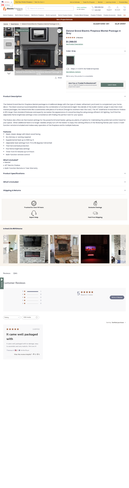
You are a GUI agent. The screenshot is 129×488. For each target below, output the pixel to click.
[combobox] (50, 8)
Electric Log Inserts (51, 15)
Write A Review (117, 297)
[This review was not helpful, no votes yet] (37, 354)
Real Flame (15, 24)
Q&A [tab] (15, 273)
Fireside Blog (123, 2)
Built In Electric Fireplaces (22, 15)
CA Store (7, 5)
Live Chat (97, 10)
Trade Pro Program (89, 2)
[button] (96, 51)
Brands (119, 15)
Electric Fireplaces (8, 15)
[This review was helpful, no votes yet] (33, 354)
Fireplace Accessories (110, 15)
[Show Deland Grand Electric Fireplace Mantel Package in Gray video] (9, 44)
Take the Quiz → (29, 2)
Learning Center (111, 2)
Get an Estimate (75, 2)
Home (6, 24)
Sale (124, 15)
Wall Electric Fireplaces (37, 15)
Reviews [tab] (6, 273)
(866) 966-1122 (99, 7)
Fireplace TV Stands (96, 15)
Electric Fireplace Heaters (65, 15)
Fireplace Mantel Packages (81, 15)
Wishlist (100, 2)
